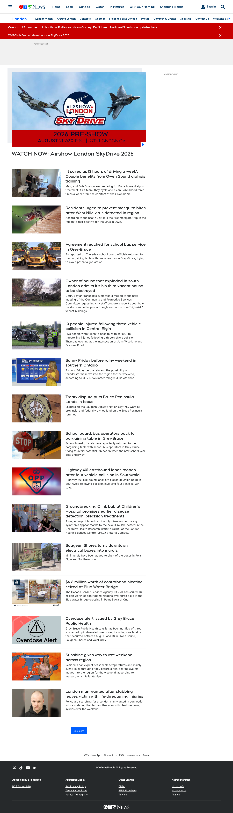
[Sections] (10, 6)
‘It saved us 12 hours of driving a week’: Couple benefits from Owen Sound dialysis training (105, 176)
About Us (185, 18)
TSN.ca (123, 794)
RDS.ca (176, 794)
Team (146, 755)
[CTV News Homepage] (32, 7)
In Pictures (117, 7)
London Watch (44, 18)
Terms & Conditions (76, 790)
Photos (145, 18)
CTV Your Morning (142, 7)
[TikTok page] (21, 767)
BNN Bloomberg (128, 790)
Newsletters (133, 755)
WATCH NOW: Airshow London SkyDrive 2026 (73, 153)
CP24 (122, 786)
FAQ (121, 755)
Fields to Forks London (123, 18)
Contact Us (202, 18)
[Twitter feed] (14, 767)
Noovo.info (178, 786)
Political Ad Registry (76, 794)
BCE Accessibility (21, 786)
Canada (84, 7)
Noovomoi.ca (179, 790)
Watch (100, 7)
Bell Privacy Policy (75, 786)
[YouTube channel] (28, 767)
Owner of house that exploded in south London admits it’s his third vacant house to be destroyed (104, 286)
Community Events (165, 18)
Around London (66, 18)
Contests (85, 18)
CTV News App (92, 755)
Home (56, 7)
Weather (100, 18)
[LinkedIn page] (35, 767)
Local (70, 7)
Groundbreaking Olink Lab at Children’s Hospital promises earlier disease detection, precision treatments (102, 511)
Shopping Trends (171, 7)
